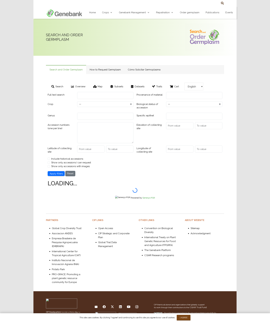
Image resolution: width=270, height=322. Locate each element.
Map (100, 86)
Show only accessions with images (70, 166)
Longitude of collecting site (144, 150)
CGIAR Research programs (159, 255)
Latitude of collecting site (60, 150)
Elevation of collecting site (149, 127)
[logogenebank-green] (64, 12)
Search (59, 86)
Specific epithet (145, 115)
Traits (159, 86)
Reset (70, 173)
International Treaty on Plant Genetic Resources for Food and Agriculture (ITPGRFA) (160, 241)
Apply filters (56, 173)
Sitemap (195, 228)
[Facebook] (104, 307)
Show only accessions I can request (71, 162)
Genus (51, 115)
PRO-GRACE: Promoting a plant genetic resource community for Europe (66, 278)
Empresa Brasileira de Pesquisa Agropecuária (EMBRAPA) (65, 242)
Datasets (139, 86)
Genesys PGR (148, 197)
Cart (176, 86)
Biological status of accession (147, 106)
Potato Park (58, 269)
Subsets (118, 86)
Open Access (105, 228)
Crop (50, 104)
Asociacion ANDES (62, 233)
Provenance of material (149, 94)
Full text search (56, 94)
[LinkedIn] (120, 307)
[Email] (96, 307)
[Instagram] (137, 307)
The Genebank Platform (157, 250)
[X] (112, 307)
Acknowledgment (200, 233)
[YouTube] (128, 307)
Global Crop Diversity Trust (66, 228)
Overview (80, 86)
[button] (222, 3)
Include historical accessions (67, 158)
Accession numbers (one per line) (58, 127)
